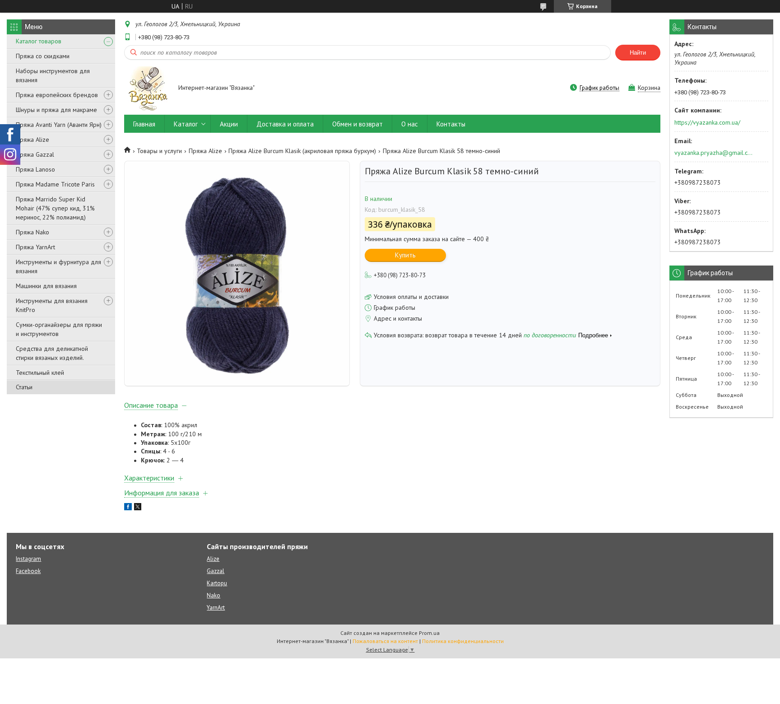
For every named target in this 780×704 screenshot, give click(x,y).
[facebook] (128, 508)
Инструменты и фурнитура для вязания (58, 266)
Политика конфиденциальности (463, 641)
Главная (144, 124)
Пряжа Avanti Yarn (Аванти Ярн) (59, 125)
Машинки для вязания (46, 286)
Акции (229, 124)
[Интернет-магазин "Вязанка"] (147, 88)
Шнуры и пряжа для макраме (56, 110)
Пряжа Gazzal (35, 154)
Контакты (450, 124)
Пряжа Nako (32, 232)
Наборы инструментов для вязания (53, 75)
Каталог (186, 124)
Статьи (24, 387)
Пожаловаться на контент (385, 641)
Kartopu (217, 583)
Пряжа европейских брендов (57, 95)
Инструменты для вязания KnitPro (52, 305)
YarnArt (216, 607)
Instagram (28, 559)
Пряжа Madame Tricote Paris (55, 184)
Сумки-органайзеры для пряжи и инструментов (59, 329)
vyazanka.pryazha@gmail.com (713, 153)
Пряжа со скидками (43, 56)
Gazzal (215, 571)
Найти (638, 52)
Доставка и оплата (285, 124)
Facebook (28, 571)
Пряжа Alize (32, 139)
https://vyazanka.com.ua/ (707, 122)
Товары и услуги (159, 151)
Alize (213, 559)
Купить (405, 255)
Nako (213, 595)
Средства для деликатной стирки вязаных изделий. (52, 353)
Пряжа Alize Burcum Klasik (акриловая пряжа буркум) (302, 151)
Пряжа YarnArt (35, 247)
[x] (137, 508)
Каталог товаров (38, 41)
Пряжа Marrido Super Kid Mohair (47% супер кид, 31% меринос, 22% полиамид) (55, 208)
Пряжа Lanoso (35, 169)
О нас (409, 124)
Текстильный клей (40, 372)
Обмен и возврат (357, 124)
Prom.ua (429, 632)
